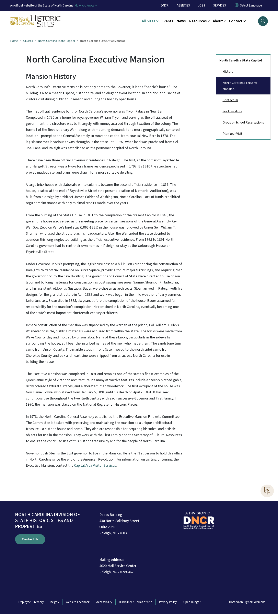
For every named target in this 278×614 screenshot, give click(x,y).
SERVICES (219, 5)
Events (167, 21)
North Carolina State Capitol (56, 41)
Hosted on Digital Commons (247, 602)
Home (14, 41)
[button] (263, 21)
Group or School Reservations (243, 122)
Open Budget (192, 602)
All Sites (28, 41)
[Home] (35, 16)
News (181, 21)
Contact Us (230, 100)
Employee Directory (31, 602)
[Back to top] (267, 491)
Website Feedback (78, 602)
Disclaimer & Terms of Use (135, 602)
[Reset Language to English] (237, 5)
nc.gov (54, 602)
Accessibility (104, 602)
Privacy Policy (168, 602)
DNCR (165, 5)
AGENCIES (183, 5)
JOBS (201, 5)
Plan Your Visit (232, 133)
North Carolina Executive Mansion (240, 86)
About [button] (218, 21)
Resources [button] (198, 21)
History (228, 71)
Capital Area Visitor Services (95, 465)
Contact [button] (236, 21)
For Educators (232, 111)
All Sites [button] (148, 21)
